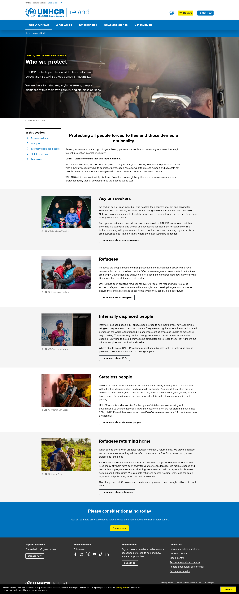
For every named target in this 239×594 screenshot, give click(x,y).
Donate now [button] (119, 528)
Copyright (209, 582)
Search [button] (163, 13)
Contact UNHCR (178, 553)
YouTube (94, 554)
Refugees (36, 143)
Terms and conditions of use (189, 582)
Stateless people (40, 154)
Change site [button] (53, 2)
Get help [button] (207, 13)
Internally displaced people (45, 148)
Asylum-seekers (39, 138)
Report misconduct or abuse (185, 562)
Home (28, 33)
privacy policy (122, 588)
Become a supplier (180, 571)
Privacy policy (167, 582)
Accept (228, 589)
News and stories (116, 24)
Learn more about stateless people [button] (121, 422)
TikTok (101, 554)
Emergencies (88, 24)
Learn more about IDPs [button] (114, 358)
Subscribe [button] (129, 563)
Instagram (82, 554)
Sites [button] (171, 13)
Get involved (143, 24)
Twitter (88, 554)
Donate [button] (187, 13)
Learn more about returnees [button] (117, 492)
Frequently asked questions (184, 549)
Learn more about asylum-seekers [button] (121, 240)
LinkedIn (107, 554)
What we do (64, 24)
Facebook (75, 554)
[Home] (44, 13)
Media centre (177, 557)
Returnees (36, 159)
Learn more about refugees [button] (117, 297)
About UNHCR (39, 24)
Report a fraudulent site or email (187, 566)
